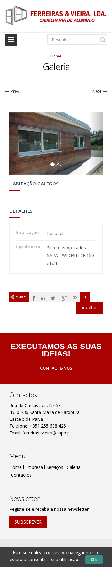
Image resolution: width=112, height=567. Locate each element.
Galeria (74, 467)
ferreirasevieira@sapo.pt (46, 433)
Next (97, 91)
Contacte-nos (56, 368)
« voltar (89, 308)
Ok (94, 559)
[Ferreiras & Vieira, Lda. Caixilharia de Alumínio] (56, 15)
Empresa (34, 467)
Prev (14, 91)
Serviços (54, 467)
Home (56, 56)
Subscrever (28, 522)
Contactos (21, 475)
